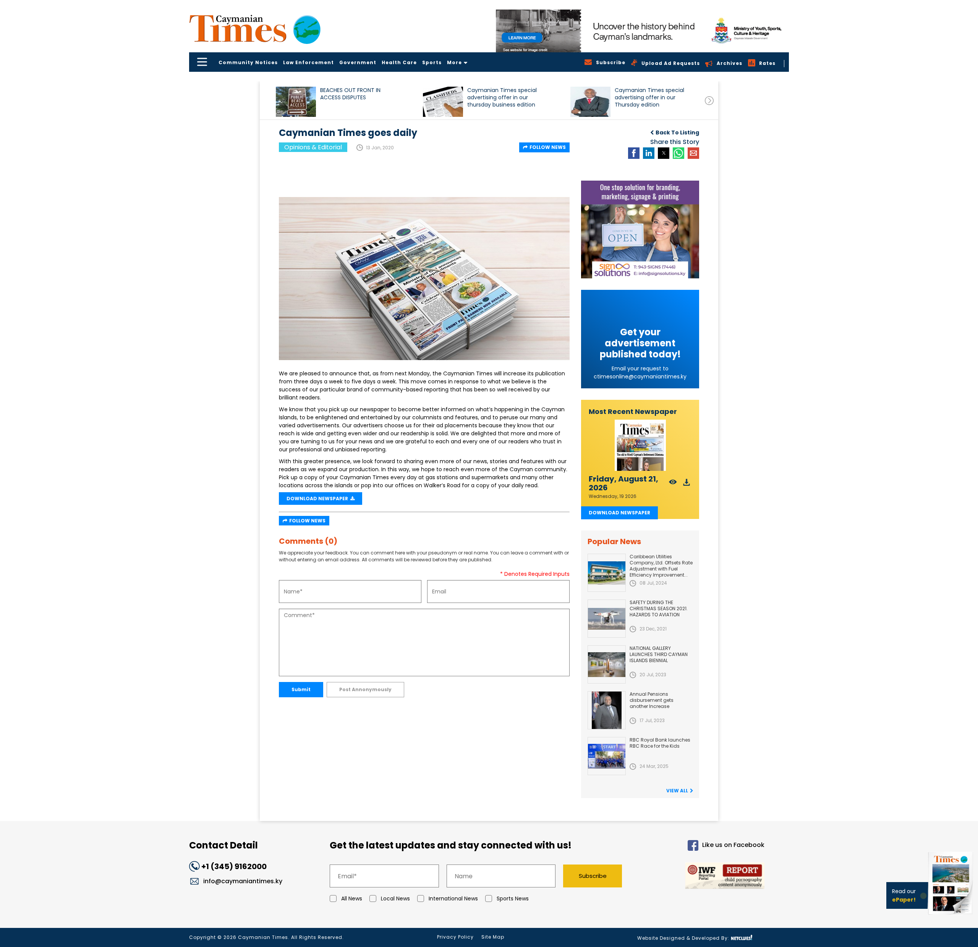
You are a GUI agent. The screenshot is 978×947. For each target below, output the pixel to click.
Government (357, 62)
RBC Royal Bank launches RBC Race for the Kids (660, 743)
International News (453, 898)
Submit (301, 689)
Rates (767, 63)
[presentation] (709, 100)
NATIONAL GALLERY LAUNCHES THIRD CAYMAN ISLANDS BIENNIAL (659, 654)
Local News (395, 898)
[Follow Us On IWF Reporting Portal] (699, 877)
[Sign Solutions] (640, 229)
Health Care (399, 62)
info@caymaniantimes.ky (242, 881)
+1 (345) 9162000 (234, 866)
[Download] (686, 484)
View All (677, 790)
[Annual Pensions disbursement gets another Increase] (606, 710)
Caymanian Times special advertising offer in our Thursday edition (649, 97)
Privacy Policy (455, 937)
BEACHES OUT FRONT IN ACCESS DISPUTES (350, 94)
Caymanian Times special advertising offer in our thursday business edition (502, 97)
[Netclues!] (741, 938)
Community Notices (248, 62)
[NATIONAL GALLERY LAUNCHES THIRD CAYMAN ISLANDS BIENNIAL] (606, 664)
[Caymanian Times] (255, 28)
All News (351, 898)
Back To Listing (677, 132)
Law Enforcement (308, 62)
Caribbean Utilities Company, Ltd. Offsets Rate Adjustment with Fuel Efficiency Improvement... (661, 565)
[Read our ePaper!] (951, 916)
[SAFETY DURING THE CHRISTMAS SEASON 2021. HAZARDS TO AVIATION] (606, 618)
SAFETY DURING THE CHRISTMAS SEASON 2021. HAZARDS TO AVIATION (659, 608)
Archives (729, 63)
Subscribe (593, 876)
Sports (432, 62)
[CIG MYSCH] (642, 31)
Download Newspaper (619, 512)
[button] (296, 102)
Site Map (492, 937)
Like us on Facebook (733, 845)
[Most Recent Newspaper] (640, 445)
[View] (673, 484)
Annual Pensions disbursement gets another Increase (652, 700)
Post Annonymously (365, 689)
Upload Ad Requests (670, 63)
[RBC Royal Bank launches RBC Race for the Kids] (606, 756)
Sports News (513, 898)
